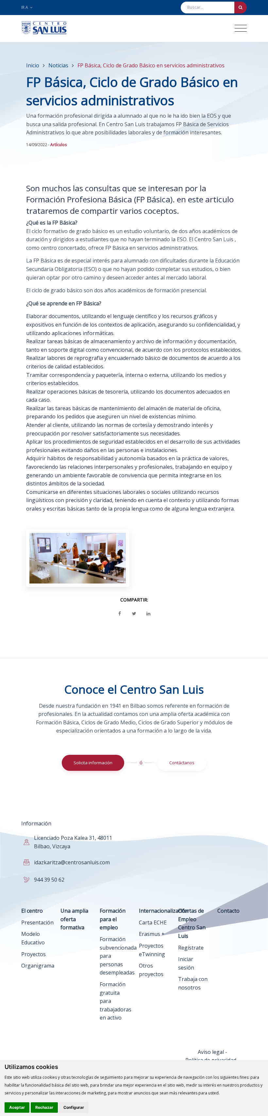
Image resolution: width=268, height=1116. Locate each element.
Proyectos (33, 954)
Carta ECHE (153, 922)
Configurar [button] (73, 1107)
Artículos (58, 144)
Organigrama (37, 965)
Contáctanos (181, 763)
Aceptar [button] (17, 1107)
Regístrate (191, 947)
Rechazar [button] (44, 1107)
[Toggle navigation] (241, 28)
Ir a (25, 7)
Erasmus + (152, 934)
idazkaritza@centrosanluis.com (72, 862)
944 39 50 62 (49, 879)
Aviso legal (211, 1052)
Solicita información (93, 763)
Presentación (37, 922)
